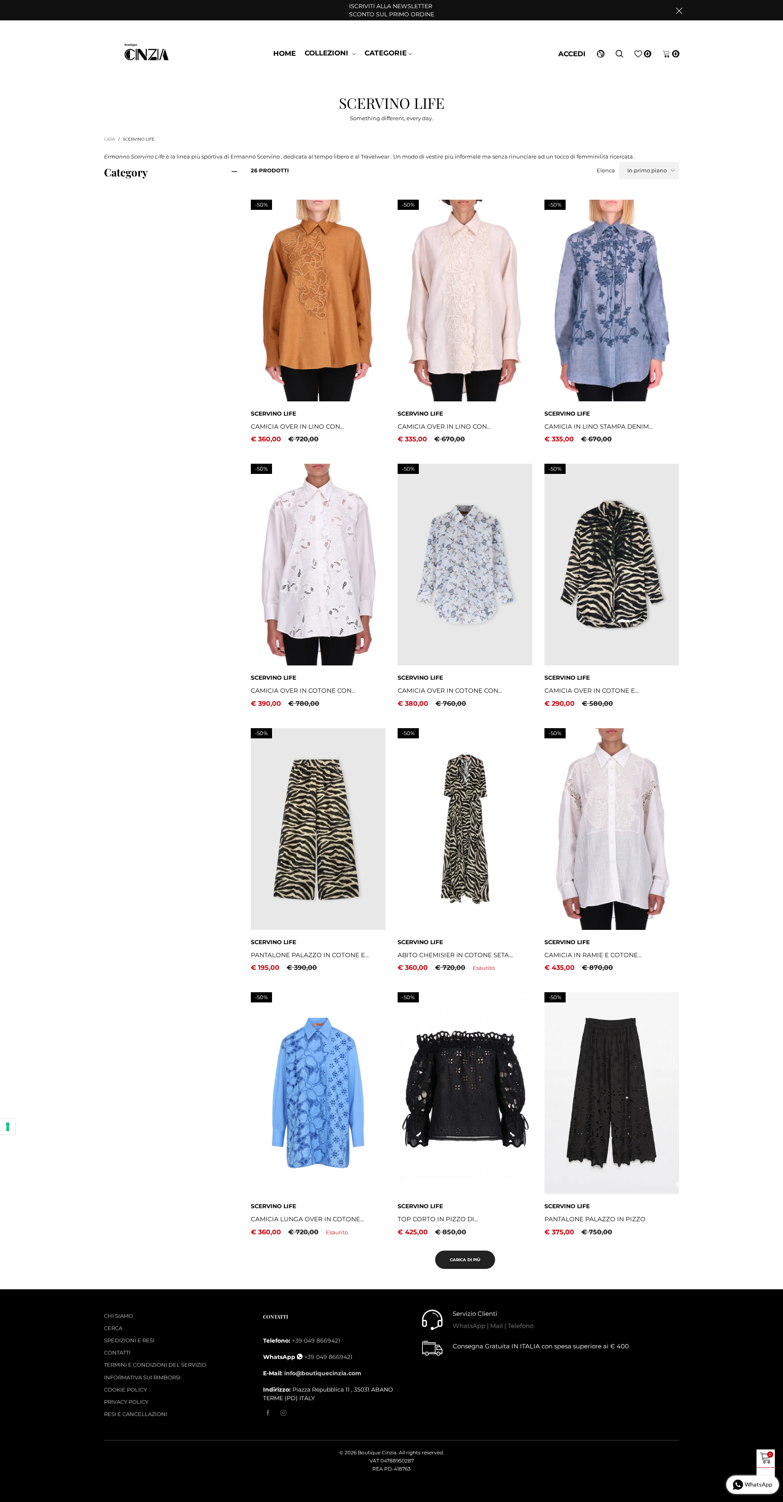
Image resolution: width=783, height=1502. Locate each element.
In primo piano (647, 170)
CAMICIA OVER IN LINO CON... (297, 426)
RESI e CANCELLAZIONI (135, 1414)
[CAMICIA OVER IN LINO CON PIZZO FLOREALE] (465, 300)
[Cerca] (619, 54)
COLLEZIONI (327, 53)
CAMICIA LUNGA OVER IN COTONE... (307, 1219)
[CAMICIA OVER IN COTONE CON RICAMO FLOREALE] (318, 564)
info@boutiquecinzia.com (322, 1373)
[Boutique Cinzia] (147, 53)
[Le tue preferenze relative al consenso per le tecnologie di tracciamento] (7, 1126)
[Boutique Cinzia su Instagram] (283, 1413)
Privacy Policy (126, 1401)
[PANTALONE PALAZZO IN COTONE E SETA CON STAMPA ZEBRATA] (318, 829)
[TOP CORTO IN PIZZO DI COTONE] (465, 1093)
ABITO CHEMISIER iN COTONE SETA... (455, 955)
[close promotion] (679, 10)
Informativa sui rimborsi (142, 1377)
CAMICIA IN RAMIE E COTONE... (592, 955)
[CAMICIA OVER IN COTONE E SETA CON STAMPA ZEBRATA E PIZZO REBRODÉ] (611, 564)
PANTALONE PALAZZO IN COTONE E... (310, 955)
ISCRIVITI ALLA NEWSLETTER (391, 10)
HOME (284, 53)
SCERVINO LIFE (273, 413)
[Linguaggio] (600, 53)
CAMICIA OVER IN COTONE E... (591, 690)
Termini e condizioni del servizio (155, 1364)
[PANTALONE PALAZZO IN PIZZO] (611, 1093)
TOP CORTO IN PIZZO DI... (438, 1219)
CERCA (113, 1328)
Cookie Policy (125, 1389)
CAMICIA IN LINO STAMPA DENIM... (598, 426)
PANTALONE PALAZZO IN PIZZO (595, 1219)
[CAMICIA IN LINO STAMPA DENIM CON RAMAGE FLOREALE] (611, 300)
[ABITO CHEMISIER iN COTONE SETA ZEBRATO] (465, 829)
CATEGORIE (386, 53)
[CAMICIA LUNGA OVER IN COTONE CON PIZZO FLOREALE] (318, 1093)
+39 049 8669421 (316, 1340)
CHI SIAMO (118, 1316)
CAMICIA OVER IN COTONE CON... (303, 690)
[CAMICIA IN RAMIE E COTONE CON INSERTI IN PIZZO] (611, 829)
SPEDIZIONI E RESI (129, 1340)
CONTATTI (117, 1352)
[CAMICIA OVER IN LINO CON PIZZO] (318, 300)
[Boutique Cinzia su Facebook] (268, 1413)
